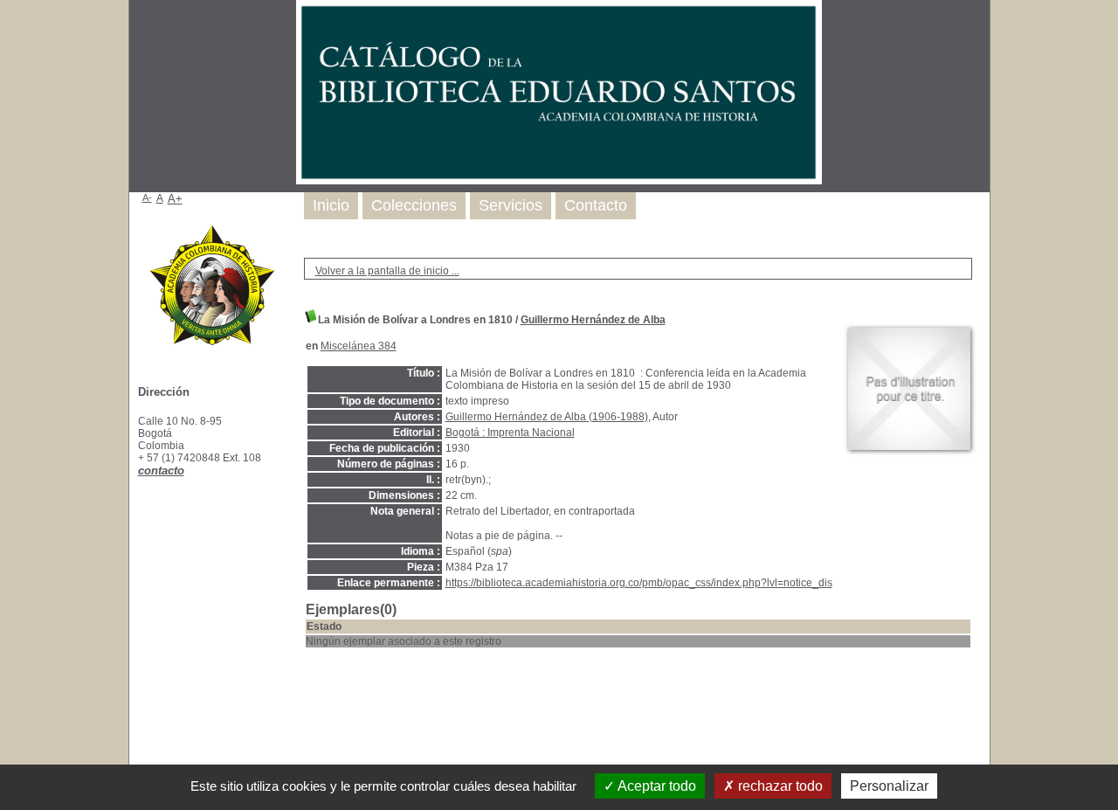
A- (147, 197)
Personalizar (889, 786)
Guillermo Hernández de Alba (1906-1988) (546, 417)
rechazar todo (779, 786)
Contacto (595, 205)
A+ (175, 198)
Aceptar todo (655, 786)
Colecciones (414, 205)
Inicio (331, 205)
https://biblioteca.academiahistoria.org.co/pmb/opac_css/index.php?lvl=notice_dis (638, 583)
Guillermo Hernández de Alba (593, 320)
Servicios (510, 205)
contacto (161, 470)
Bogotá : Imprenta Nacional (510, 432)
